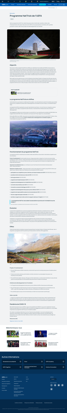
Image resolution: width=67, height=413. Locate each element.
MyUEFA (27, 379)
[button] (55, 4)
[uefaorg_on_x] (51, 386)
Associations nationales (6, 381)
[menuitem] (13, 4)
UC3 (26, 381)
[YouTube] (51, 390)
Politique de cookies (39, 402)
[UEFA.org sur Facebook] (55, 386)
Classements (16, 383)
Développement (4, 385)
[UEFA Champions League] (2, 1)
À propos (3, 379)
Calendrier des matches (18, 381)
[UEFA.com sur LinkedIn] (62, 386)
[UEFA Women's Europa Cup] (26, 1)
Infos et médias (4, 390)
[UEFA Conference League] (20, 1)
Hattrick (12, 19)
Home (5, 4)
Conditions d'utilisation (18, 402)
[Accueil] (4, 377)
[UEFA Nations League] (37, 1)
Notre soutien (12, 13)
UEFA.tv (15, 379)
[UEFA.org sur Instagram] (58, 386)
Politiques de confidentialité (29, 402)
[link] (13, 4)
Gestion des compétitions (6, 383)
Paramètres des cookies (48, 402)
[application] (33, 134)
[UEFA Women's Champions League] (8, 1)
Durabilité (3, 388)
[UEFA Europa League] (31, 1)
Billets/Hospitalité (17, 385)
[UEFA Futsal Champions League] (14, 1)
